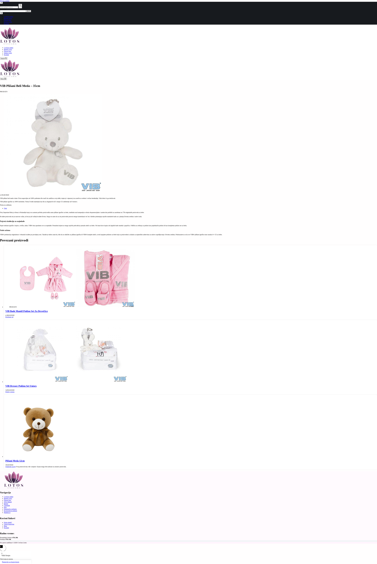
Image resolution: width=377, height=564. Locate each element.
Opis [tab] (5, 208)
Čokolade (7, 505)
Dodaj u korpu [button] (9, 392)
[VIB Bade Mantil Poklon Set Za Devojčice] (76, 307)
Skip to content (4, 1)
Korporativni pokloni (10, 511)
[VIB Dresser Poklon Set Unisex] (68, 382)
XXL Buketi (8, 502)
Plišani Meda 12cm (15, 460)
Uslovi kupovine (9, 524)
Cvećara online (8, 48)
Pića (5, 507)
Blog (5, 526)
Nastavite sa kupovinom (10, 562)
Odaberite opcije (10, 467)
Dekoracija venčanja (10, 509)
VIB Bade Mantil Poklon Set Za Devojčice (26, 311)
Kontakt (6, 55)
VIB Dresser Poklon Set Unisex (21, 386)
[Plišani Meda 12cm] (38, 456)
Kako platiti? (8, 522)
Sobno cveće (8, 53)
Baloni (6, 504)
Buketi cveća (8, 49)
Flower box (7, 51)
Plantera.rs (7, 512)
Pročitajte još (9, 317)
